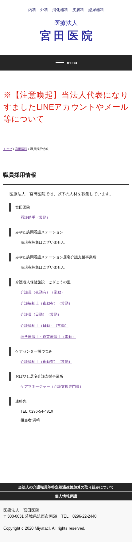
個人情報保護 (66, 496)
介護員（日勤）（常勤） (41, 314)
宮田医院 (21, 149)
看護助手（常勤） (35, 217)
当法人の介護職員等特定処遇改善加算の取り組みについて (66, 487)
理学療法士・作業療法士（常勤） (48, 336)
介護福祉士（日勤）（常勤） (44, 325)
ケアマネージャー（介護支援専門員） (52, 386)
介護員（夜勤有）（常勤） (43, 292)
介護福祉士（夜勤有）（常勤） (46, 303)
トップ (7, 149)
